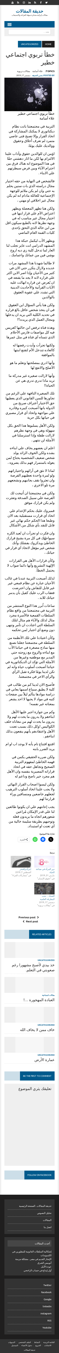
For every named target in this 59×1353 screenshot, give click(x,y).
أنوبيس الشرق (44, 1263)
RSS (49, 1320)
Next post (32, 921)
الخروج (38, 1345)
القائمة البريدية (49, 1342)
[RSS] (18, 2)
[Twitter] (46, 2)
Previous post (27, 917)
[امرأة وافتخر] (21, 862)
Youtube (46, 1327)
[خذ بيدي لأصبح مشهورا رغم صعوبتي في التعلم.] (29, 955)
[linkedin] (29, 2)
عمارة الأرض (44, 1060)
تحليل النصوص (44, 1213)
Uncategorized (46, 960)
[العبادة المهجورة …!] (29, 990)
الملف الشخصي (24, 1342)
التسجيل (14, 1345)
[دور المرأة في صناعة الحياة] (44, 862)
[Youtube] (12, 2)
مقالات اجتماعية (48, 995)
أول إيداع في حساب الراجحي (37, 1270)
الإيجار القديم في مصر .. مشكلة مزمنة (33, 1259)
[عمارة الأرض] (29, 1050)
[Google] (35, 2)
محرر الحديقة (37, 75)
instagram (45, 1313)
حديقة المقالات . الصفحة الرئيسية (35, 1206)
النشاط (37, 1342)
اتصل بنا (47, 1227)
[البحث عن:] (29, 31)
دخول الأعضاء (26, 1345)
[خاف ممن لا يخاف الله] (29, 1020)
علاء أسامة (37, 71)
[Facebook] (40, 2)
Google (47, 1299)
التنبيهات (11, 1342)
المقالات (47, 1220)
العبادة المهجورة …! (39, 1000)
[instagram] (23, 2)
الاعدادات (47, 1345)
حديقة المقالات (29, 1350)
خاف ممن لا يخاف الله (37, 1030)
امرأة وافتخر (25, 869)
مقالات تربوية (23, 71)
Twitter (47, 1285)
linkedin (47, 1306)
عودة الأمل (46, 1266)
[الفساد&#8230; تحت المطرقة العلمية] (44, 888)
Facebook (46, 1292)
